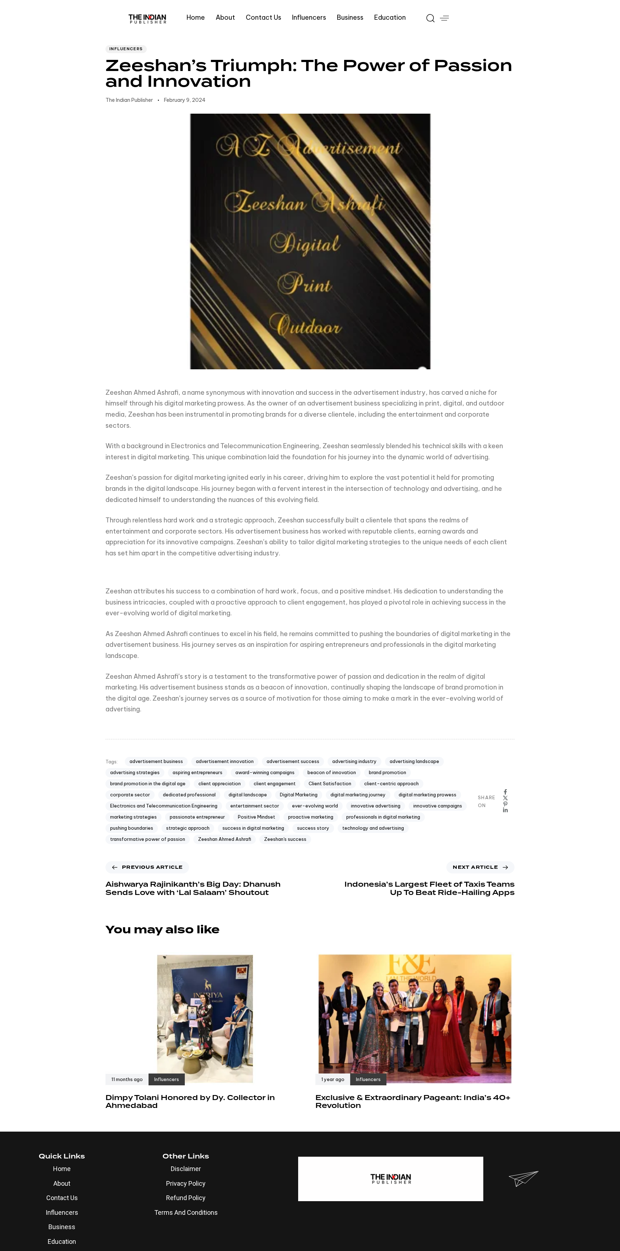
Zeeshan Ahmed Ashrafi (224, 839)
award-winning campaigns (265, 772)
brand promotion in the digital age (147, 783)
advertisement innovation (225, 761)
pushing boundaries (131, 828)
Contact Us (263, 17)
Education (390, 17)
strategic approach (188, 828)
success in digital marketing (253, 828)
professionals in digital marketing (383, 817)
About (225, 17)
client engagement (275, 783)
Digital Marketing (299, 794)
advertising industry (354, 761)
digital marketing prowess (427, 794)
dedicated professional (189, 794)
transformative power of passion (147, 839)
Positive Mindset (256, 817)
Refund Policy (186, 1198)
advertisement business (156, 761)
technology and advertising (373, 828)
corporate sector (130, 794)
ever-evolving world (315, 806)
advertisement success (293, 761)
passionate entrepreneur (197, 817)
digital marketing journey (358, 794)
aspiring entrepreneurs (197, 772)
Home (196, 17)
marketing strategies (133, 817)
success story (313, 828)
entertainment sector (254, 806)
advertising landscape (414, 761)
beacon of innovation (331, 772)
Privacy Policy (186, 1183)
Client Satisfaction (330, 783)
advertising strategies (135, 772)
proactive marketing (310, 817)
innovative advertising (375, 806)
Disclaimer (186, 1168)
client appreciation (219, 783)
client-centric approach (391, 783)
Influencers (309, 17)
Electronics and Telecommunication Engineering (163, 806)
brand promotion (387, 772)
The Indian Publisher (129, 100)
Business (350, 17)
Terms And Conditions (186, 1212)
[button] (428, 18)
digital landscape (248, 794)
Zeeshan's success (285, 839)
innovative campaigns (437, 806)
